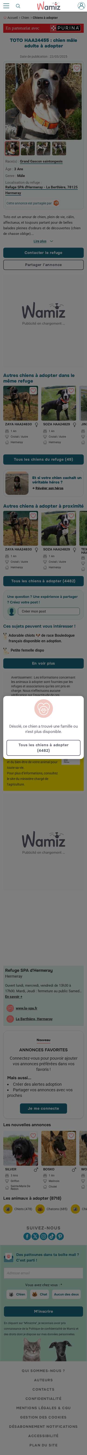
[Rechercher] (18, 6)
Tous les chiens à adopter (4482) (44, 747)
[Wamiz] (51, 6)
